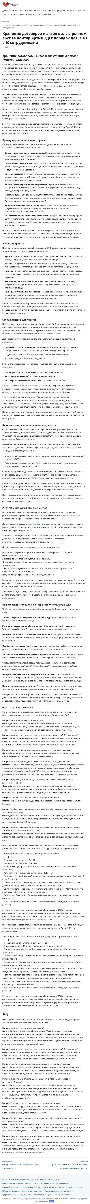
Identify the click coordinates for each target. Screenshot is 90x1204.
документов (34, 524)
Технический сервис (62, 1195)
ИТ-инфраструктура (76, 10)
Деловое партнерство (12, 10)
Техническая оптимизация (39, 1195)
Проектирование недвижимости (40, 14)
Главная (5, 22)
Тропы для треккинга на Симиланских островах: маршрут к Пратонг (69, 1164)
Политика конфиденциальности (54, 1183)
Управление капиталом (13, 14)
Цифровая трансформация (13, 1195)
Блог (4, 1179)
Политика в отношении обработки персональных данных (34, 1179)
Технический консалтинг (35, 10)
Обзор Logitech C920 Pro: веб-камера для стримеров (21, 1164)
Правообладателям (10, 1187)
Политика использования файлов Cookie (20, 1183)
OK (51, 1201)
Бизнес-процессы (57, 10)
